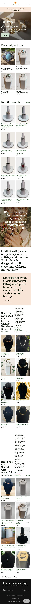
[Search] (4, 3)
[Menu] (1, 3)
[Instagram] (12, 602)
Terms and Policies (15, 598)
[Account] (26, 3)
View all (28, 102)
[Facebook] (9, 602)
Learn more (7, 300)
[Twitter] (19, 602)
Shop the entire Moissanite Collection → (18, 474)
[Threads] (22, 602)
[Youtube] (14, 602)
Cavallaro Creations (13, 595)
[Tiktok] (17, 602)
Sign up (25, 590)
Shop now (5, 35)
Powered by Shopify (21, 595)
